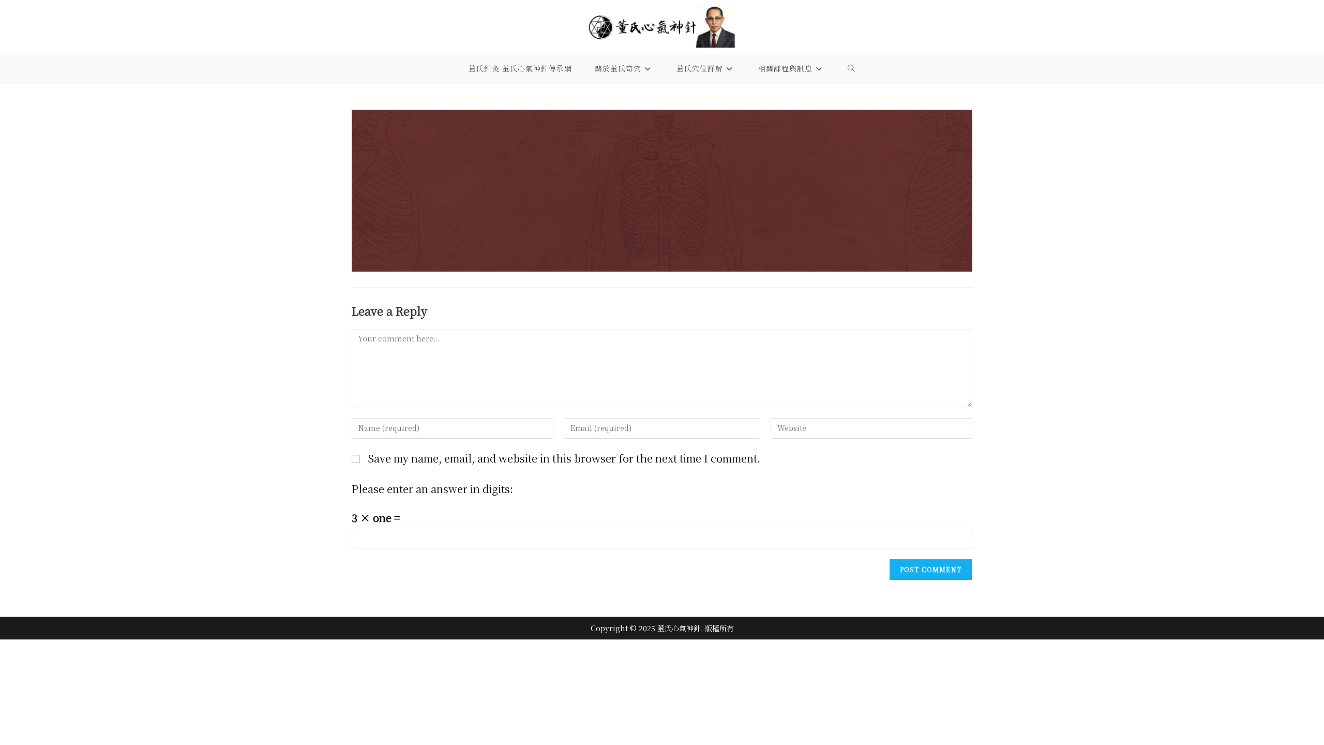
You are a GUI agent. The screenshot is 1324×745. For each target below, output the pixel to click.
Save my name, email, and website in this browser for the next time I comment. (564, 458)
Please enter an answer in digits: (432, 488)
